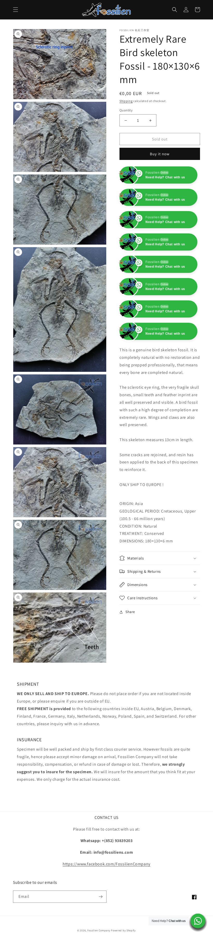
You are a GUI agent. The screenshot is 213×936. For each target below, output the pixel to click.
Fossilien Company (98, 930)
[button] (15, 9)
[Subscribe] (100, 897)
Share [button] (130, 656)
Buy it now (160, 153)
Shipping (126, 101)
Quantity (125, 110)
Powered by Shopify (123, 930)
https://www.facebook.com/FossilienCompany (106, 864)
